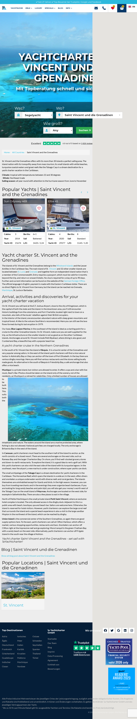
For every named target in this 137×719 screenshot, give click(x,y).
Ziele (28, 8)
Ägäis (4, 640)
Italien (20, 645)
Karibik (20, 649)
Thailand (37, 653)
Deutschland (8, 645)
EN (133, 6)
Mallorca (21, 658)
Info (68, 8)
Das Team (52, 643)
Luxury (38, 8)
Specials (49, 8)
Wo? (60, 108)
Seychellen (37, 645)
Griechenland (8, 653)
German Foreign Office (74, 281)
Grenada (33, 271)
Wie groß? (52, 123)
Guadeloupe (7, 658)
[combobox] (131, 6)
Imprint (51, 651)
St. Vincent (14, 228)
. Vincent (52, 268)
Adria (4, 636)
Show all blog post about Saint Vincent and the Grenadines (28, 555)
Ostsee (36, 636)
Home (7, 152)
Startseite (52, 638)
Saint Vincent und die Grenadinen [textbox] (89, 115)
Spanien (36, 649)
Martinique (7, 290)
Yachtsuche (17, 8)
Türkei (35, 658)
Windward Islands (64, 265)
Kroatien (21, 653)
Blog (60, 8)
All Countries (18, 152)
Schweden (37, 640)
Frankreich (7, 649)
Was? (20, 108)
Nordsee (21, 666)
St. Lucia (21, 271)
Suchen (84, 130)
